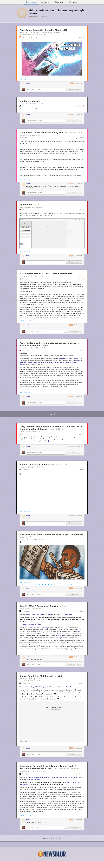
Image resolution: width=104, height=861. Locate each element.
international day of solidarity (39, 628)
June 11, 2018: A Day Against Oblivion (39, 606)
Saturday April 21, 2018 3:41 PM (31, 539)
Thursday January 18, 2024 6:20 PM (33, 34)
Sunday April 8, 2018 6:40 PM (30, 608)
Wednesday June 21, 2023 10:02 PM (33, 348)
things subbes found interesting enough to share (58, 12)
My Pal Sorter (26, 204)
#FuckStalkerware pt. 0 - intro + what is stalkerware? (46, 274)
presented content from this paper (68, 358)
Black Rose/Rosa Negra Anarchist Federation (34, 542)
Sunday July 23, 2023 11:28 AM (31, 104)
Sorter (56, 213)
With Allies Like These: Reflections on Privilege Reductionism (51, 534)
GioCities (24, 209)
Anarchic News (26, 469)
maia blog (24, 279)
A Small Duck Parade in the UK (35, 464)
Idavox (23, 434)
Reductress (25, 137)
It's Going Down (26, 611)
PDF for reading (25, 624)
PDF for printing (36, 624)
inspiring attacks (61, 635)
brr (22, 106)
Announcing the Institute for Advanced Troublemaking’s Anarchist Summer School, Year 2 (54, 777)
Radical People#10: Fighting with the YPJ (41, 676)
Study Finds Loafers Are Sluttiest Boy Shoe (42, 132)
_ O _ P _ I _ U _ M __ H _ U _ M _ (31, 37)
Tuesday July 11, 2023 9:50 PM (31, 207)
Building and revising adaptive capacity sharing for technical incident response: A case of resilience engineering (51, 362)
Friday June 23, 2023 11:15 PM (31, 276)
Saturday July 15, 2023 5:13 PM (31, 135)
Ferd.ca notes (26, 350)
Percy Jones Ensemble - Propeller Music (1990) (44, 30)
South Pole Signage (30, 101)
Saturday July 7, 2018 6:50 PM (31, 431)
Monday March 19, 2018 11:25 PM (32, 771)
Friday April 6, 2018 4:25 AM (30, 681)
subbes (28, 83)
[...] (48, 441)
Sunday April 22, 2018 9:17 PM (31, 467)
